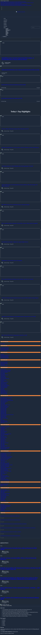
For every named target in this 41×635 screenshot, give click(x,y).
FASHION (5, 24)
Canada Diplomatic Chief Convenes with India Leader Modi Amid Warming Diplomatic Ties (17, 609)
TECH (6, 34)
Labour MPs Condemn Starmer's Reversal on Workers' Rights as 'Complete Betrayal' (13, 4)
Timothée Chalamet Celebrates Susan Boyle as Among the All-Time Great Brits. (15, 616)
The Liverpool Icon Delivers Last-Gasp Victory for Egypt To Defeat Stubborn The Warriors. (17, 614)
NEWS (7, 31)
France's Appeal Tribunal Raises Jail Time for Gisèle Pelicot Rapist (10, 3)
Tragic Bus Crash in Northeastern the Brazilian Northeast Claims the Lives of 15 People (19, 316)
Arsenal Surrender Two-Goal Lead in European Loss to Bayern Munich (13, 84)
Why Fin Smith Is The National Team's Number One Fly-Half (11, 98)
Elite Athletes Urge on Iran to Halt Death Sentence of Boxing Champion (16, 204)
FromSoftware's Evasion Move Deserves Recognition (12, 260)
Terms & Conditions (8, 633)
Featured (3, 625)
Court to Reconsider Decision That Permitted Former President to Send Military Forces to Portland (15, 5)
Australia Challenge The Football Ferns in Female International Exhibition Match (10, 535)
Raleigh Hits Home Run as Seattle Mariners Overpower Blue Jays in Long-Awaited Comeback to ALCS (17, 2)
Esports (3, 622)
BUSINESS (5, 21)
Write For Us (2, 633)
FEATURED (5, 26)
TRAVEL (7, 35)
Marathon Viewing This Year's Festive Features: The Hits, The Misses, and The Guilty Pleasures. (20, 147)
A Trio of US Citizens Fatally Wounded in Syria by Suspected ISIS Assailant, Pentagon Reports (20, 297)
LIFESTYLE (7, 30)
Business (3, 621)
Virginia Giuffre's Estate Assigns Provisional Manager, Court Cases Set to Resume (15, 613)
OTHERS (7, 32)
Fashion (3, 623)
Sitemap (12, 633)
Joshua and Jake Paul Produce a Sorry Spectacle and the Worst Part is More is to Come (20, 69)
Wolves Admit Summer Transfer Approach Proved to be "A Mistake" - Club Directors (10, 531)
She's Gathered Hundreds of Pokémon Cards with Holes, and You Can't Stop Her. (17, 279)
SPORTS (7, 33)
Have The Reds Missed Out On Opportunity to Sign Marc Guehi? (14, 335)
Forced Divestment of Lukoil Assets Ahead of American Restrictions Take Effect (13, 1)
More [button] (5, 27)
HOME (5, 18)
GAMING (7, 28)
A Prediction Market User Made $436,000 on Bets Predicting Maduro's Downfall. (17, 166)
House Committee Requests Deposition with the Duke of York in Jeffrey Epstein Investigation (20, 223)
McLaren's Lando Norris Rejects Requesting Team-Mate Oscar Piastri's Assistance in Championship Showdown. (20, 612)
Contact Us (4, 36)
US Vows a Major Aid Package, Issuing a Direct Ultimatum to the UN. (15, 128)
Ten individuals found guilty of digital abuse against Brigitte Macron (15, 241)
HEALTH (7, 29)
